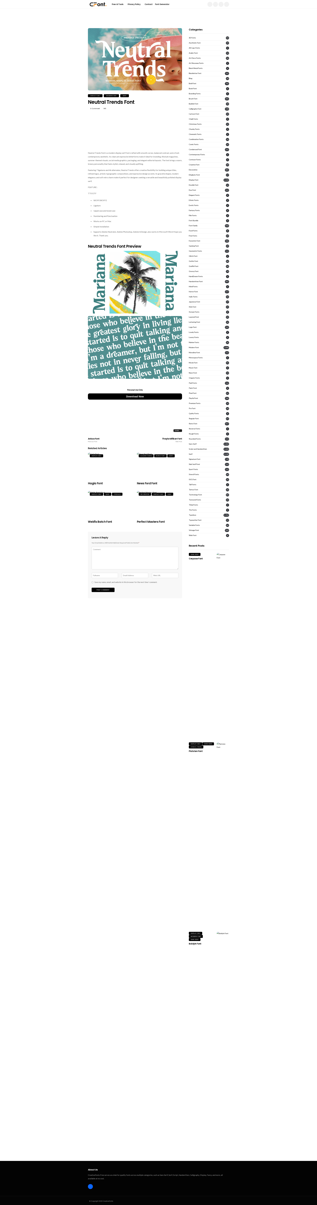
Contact (149, 4)
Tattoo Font (193, 490)
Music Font (193, 368)
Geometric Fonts (195, 251)
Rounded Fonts (195, 439)
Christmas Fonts (195, 124)
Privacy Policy (134, 4)
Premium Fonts (194, 403)
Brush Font (193, 99)
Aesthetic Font (195, 43)
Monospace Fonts (196, 358)
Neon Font (193, 373)
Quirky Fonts (194, 413)
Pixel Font (193, 393)
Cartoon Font (194, 114)
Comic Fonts (193, 144)
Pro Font (192, 408)
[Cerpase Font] (223, 646)
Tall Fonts (192, 485)
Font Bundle (193, 221)
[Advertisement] (158, 14)
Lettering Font (194, 322)
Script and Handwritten (198, 449)
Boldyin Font (195, 943)
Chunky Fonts (194, 129)
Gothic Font (193, 261)
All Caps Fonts (194, 48)
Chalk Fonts (193, 119)
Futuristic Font (194, 241)
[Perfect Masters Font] (159, 504)
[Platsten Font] (223, 835)
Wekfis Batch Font (100, 522)
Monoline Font (194, 353)
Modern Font (111, 96)
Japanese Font (194, 302)
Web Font (193, 535)
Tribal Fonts (193, 505)
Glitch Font (193, 256)
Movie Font (193, 363)
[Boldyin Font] (223, 1025)
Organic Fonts (194, 378)
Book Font (193, 89)
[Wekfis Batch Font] (110, 504)
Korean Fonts (194, 312)
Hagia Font (95, 483)
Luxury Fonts (194, 337)
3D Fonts (192, 38)
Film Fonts (193, 215)
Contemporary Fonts (197, 155)
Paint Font (193, 388)
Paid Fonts (193, 383)
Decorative (145, 494)
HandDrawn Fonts (196, 276)
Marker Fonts (194, 342)
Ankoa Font (94, 439)
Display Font (95, 96)
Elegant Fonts (146, 456)
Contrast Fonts (195, 160)
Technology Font (195, 495)
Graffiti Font (193, 266)
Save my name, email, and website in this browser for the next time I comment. (125, 582)
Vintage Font (194, 530)
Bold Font (192, 83)
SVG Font (192, 479)
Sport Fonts (193, 469)
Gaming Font (194, 246)
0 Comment (95, 108)
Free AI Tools (117, 4)
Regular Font (194, 419)
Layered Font (194, 317)
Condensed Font (195, 149)
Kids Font (192, 307)
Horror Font (193, 292)
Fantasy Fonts (194, 210)
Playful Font (193, 398)
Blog (190, 78)
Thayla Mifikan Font (172, 439)
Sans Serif (193, 444)
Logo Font (193, 327)
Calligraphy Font (195, 109)
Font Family (193, 226)
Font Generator (162, 4)
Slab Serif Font (194, 464)
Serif (125, 96)
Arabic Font (193, 53)
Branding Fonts (195, 94)
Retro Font (160, 456)
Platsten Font (196, 751)
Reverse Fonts (194, 429)
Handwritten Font (196, 281)
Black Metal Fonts (196, 68)
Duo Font (192, 190)
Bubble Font (193, 104)
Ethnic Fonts (194, 200)
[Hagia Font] (110, 465)
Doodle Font (193, 185)
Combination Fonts (196, 139)
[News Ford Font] (159, 465)
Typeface (117, 494)
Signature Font (194, 459)
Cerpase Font (196, 558)
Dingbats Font (194, 175)
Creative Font (194, 165)
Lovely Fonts (194, 332)
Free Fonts (193, 236)
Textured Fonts (195, 500)
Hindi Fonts (193, 287)
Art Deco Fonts (195, 58)
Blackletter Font (195, 73)
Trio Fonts (193, 510)
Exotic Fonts (193, 205)
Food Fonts (193, 231)
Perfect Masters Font (151, 522)
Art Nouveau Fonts (196, 63)
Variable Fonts (194, 525)
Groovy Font (193, 271)
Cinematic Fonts (195, 134)
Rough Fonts (194, 434)
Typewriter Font (195, 520)
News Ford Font (147, 483)
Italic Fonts (193, 297)
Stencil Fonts (194, 474)
